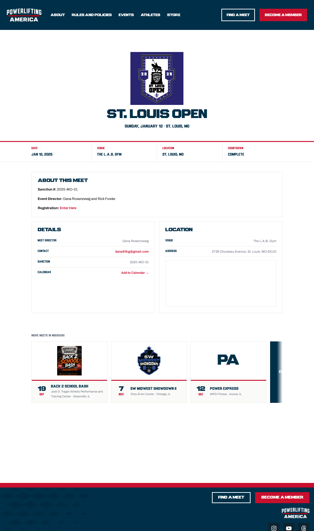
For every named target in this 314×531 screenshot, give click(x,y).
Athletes (150, 15)
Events (126, 15)
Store (173, 15)
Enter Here (68, 208)
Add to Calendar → (135, 272)
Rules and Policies (92, 15)
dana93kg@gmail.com (132, 251)
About (58, 15)
